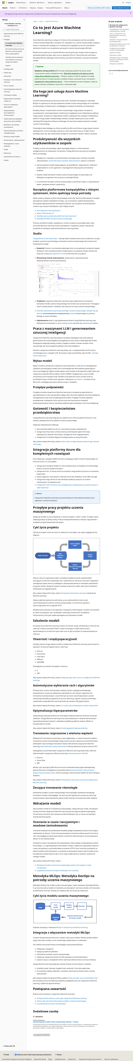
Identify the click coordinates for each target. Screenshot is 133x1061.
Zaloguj (128, 2)
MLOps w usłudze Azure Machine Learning (72, 927)
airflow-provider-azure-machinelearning (82, 978)
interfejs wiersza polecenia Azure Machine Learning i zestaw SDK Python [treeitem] (14, 59)
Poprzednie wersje (40, 1059)
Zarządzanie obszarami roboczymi (73, 593)
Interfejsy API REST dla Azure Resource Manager (54, 219)
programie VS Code (58, 254)
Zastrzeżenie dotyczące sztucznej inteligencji (17, 1059)
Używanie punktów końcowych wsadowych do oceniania (57, 870)
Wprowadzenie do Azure (121, 8)
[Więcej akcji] (98, 21)
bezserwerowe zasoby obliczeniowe (54, 746)
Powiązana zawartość (116, 64)
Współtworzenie (60, 1059)
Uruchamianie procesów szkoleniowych (51, 1004)
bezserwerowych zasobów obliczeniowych (64, 161)
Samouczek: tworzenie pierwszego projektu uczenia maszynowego (61, 1001)
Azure (41, 21)
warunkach (78, 379)
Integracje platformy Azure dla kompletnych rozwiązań (120, 45)
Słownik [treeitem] (7, 65)
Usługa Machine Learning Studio (45, 238)
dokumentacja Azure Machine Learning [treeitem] (13, 35)
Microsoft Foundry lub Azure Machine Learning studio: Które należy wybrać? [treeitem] (14, 51)
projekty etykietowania (64, 323)
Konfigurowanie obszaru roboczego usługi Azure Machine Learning (62, 998)
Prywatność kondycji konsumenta (90, 1059)
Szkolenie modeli (115, 52)
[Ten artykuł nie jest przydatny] (112, 73)
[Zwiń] (24, 19)
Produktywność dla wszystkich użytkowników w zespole (119, 30)
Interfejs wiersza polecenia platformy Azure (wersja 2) (56, 216)
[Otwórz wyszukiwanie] (123, 2)
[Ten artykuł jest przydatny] (110, 73)
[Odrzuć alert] (130, 12)
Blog (49, 1059)
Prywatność (71, 1059)
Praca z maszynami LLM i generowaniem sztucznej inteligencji (118, 35)
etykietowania (88, 323)
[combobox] (13, 24)
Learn (35, 21)
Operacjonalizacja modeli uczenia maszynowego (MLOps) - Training (55, 1022)
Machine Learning (52, 21)
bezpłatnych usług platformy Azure (48, 82)
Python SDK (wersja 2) (45, 213)
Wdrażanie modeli (115, 55)
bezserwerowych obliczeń (78, 753)
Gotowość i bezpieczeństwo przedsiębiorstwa (118, 40)
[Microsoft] (3, 2)
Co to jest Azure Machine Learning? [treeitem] (13, 44)
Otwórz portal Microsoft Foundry (99, 8)
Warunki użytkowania (111, 1059)
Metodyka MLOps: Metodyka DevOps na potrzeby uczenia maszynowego (119, 59)
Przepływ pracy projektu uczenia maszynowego (117, 49)
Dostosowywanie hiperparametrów (74, 728)
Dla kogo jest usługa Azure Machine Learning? (119, 26)
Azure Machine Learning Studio (48, 210)
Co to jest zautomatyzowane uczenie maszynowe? (79, 705)
